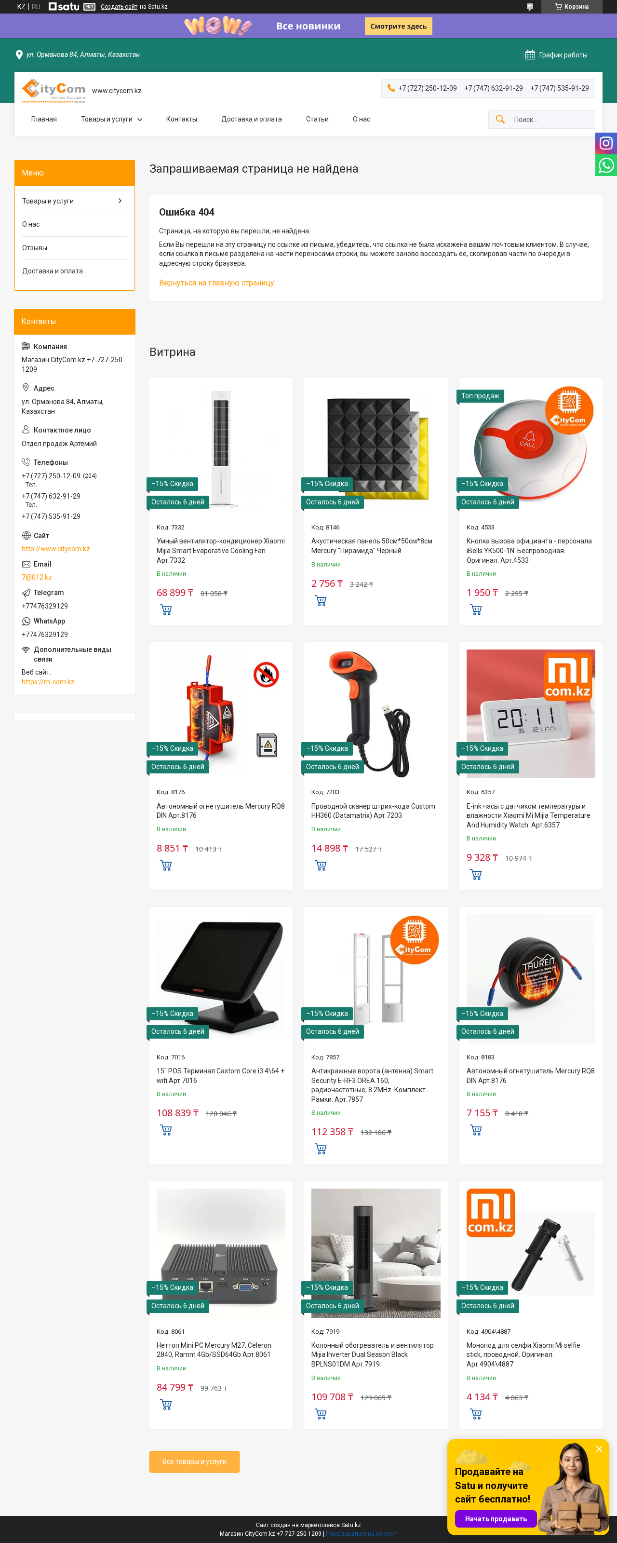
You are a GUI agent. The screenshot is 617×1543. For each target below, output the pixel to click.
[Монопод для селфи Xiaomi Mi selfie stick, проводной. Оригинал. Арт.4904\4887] (531, 1253)
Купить (166, 608)
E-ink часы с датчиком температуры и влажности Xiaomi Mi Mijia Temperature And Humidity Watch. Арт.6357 (528, 815)
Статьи (317, 119)
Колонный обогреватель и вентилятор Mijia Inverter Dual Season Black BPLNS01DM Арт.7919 (372, 1354)
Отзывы (34, 248)
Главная (44, 119)
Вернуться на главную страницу (216, 282)
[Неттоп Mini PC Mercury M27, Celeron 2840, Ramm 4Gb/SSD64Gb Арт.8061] (221, 1253)
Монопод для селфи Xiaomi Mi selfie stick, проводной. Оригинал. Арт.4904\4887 (523, 1354)
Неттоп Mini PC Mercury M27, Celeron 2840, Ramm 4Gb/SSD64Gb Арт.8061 (214, 1350)
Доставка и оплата (251, 119)
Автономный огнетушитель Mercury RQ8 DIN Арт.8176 (221, 811)
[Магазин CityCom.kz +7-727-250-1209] (53, 91)
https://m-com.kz (48, 682)
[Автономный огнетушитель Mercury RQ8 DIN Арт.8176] (221, 714)
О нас (361, 119)
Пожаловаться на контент (361, 1533)
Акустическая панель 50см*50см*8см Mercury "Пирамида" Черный (371, 546)
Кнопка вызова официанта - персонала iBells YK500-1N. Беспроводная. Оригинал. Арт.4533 (529, 550)
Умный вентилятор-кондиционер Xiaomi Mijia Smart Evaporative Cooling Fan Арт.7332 (221, 550)
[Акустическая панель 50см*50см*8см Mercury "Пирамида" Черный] (375, 449)
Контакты (181, 119)
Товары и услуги (107, 119)
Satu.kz (351, 1525)
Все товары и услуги (194, 1461)
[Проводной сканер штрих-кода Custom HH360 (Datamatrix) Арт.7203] (375, 714)
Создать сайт (119, 6)
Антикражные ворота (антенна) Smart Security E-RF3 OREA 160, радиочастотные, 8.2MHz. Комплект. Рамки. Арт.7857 (372, 1085)
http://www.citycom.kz (56, 549)
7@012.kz (37, 577)
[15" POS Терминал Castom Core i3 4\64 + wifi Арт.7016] (221, 978)
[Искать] (500, 119)
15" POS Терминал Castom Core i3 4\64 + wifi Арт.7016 (220, 1075)
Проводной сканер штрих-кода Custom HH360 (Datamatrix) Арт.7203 (373, 811)
